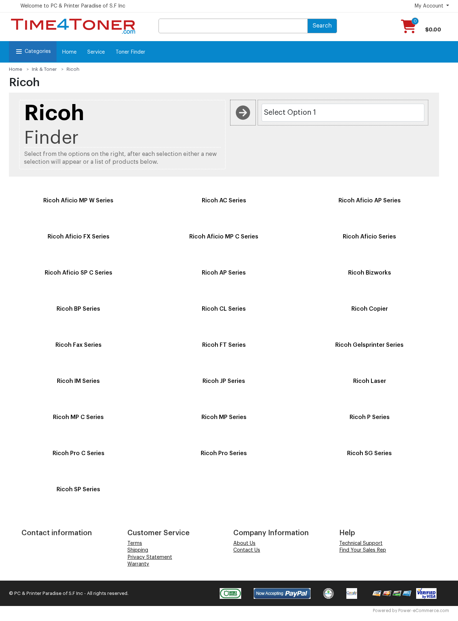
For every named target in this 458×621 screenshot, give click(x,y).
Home (69, 52)
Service (96, 52)
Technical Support (361, 543)
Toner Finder (130, 52)
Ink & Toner (44, 69)
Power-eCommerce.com (423, 610)
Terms (134, 543)
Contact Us (246, 550)
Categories (38, 51)
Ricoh (73, 69)
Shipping (137, 550)
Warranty (138, 564)
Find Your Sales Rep (362, 550)
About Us (244, 543)
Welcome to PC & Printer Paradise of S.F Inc (72, 6)
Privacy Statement (149, 557)
